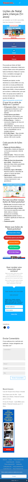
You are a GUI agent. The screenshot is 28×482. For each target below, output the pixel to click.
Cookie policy (19, 464)
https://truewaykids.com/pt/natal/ (12, 100)
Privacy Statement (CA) (18, 468)
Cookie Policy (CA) (7, 468)
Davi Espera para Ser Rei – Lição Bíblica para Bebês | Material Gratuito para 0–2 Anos (13, 397)
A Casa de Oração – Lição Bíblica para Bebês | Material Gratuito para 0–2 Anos (13, 404)
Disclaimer (18, 462)
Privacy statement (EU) (10, 464)
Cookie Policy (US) (10, 462)
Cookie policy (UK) (7, 466)
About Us (5, 459)
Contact (10, 459)
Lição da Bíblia (21, 20)
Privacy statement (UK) (18, 466)
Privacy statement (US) (19, 459)
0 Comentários (17, 22)
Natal (4, 22)
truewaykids (7, 20)
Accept (14, 476)
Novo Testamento (9, 22)
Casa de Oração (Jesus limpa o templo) (14, 391)
